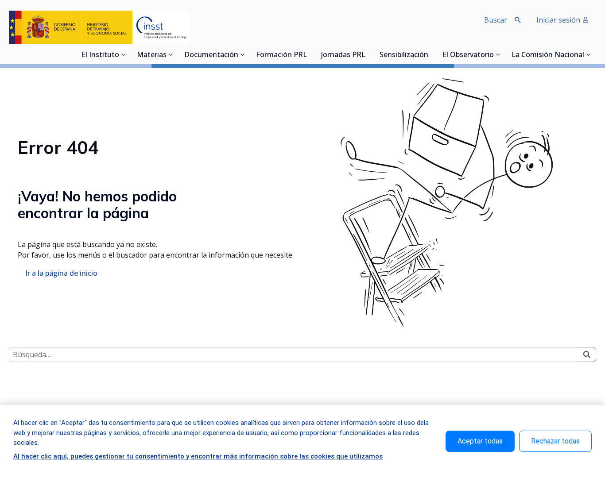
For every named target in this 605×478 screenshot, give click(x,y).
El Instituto (100, 55)
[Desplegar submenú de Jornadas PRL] (368, 54)
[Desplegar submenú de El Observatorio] (498, 54)
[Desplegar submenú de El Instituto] (123, 54)
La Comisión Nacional (548, 55)
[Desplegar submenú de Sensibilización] (431, 54)
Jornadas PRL (343, 55)
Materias (152, 55)
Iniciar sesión (559, 20)
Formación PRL (281, 55)
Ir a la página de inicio (61, 273)
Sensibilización (404, 55)
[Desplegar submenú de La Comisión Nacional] (588, 54)
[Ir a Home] (99, 27)
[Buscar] (587, 354)
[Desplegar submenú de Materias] (171, 54)
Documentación (211, 55)
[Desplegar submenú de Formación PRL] (309, 54)
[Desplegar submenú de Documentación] (242, 54)
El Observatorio (468, 55)
